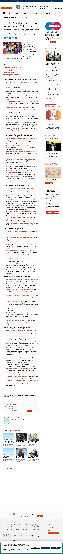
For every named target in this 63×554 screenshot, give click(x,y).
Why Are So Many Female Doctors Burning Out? (19, 217)
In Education (29, 1)
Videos (25, 13)
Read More (53, 42)
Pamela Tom (32, 444)
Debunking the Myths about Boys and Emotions (19, 330)
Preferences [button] (10, 550)
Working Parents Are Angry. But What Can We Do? (20, 258)
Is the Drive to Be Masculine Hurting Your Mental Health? (22, 380)
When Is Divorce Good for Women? (15, 301)
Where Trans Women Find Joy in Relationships (19, 122)
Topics (9, 13)
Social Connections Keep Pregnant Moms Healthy (19, 237)
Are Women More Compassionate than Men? (21, 443)
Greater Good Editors (10, 36)
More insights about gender (11, 76)
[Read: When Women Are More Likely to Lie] (33, 437)
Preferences (35, 547)
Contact (50, 530)
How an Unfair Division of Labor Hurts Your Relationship (21, 279)
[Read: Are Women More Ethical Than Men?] (21, 451)
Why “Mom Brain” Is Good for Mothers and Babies (20, 250)
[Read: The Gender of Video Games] (8, 451)
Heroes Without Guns (12, 176)
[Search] (59, 13)
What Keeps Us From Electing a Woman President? (20, 151)
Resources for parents (9, 72)
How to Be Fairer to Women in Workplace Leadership (20, 211)
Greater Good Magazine (32, 7)
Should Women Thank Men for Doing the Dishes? (19, 289)
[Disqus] (21, 485)
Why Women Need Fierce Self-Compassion (18, 90)
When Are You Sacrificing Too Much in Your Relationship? (22, 283)
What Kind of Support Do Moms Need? (16, 231)
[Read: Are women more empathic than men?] (8, 437)
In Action (23, 1)
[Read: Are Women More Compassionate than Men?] (21, 437)
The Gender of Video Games (8, 456)
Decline (45, 547)
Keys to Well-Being (46, 13)
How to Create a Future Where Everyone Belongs (51, 137)
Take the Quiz (49, 183)
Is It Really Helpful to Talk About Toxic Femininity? (20, 363)
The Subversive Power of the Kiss (15, 320)
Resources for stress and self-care (12, 67)
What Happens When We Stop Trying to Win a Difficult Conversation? (53, 76)
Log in (56, 7)
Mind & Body (9, 17)
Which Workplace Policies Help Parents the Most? (20, 188)
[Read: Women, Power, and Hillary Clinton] (33, 451)
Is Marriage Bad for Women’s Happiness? (19, 295)
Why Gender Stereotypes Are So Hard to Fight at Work (21, 194)
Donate (6, 7)
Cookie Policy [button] (10, 549)
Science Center (11, 1)
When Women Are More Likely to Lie (32, 442)
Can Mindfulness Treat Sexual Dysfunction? (18, 107)
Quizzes (17, 13)
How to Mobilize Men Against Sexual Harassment (19, 368)
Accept (56, 547)
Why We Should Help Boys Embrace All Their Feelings (21, 336)
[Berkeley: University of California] (7, 535)
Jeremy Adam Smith (9, 459)
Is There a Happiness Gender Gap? (15, 128)
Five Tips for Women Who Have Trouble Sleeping (19, 101)
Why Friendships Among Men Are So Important (19, 342)
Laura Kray (22, 460)
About (50, 524)
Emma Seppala (20, 445)
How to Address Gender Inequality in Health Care (20, 165)
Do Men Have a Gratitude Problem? (15, 376)
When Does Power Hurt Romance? (15, 307)
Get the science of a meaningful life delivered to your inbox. (12, 406)
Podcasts (34, 13)
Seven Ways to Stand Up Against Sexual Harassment (20, 223)
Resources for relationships (11, 74)
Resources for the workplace (11, 70)
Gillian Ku (19, 459)
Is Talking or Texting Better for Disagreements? (52, 64)
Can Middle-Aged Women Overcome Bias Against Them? (21, 200)
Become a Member (58, 8)
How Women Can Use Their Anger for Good (18, 146)
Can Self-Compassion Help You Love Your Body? (19, 95)
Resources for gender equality (11, 69)
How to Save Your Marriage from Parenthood (18, 269)
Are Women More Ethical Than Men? (20, 456)
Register (60, 7)
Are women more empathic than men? (8, 442)
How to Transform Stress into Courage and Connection (21, 82)
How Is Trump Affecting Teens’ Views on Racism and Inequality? (52, 90)
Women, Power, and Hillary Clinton (15, 357)
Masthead (51, 527)
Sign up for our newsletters (56, 1)
